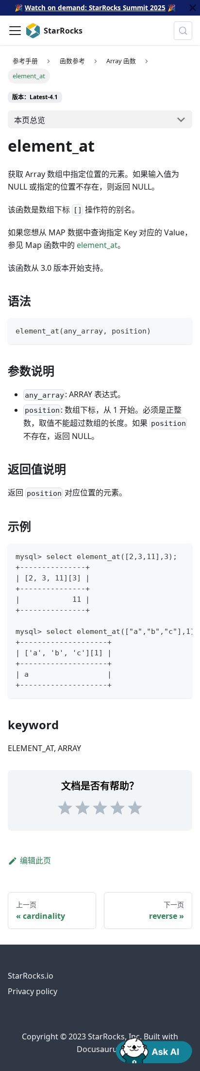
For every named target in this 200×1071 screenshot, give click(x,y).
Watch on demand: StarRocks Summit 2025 (95, 7)
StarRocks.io (30, 975)
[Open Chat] (154, 1049)
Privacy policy (32, 991)
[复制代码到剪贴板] (180, 330)
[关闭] (192, 8)
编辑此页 (35, 860)
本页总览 (29, 120)
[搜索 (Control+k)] (183, 30)
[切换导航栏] (15, 30)
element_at (97, 245)
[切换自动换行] (162, 555)
